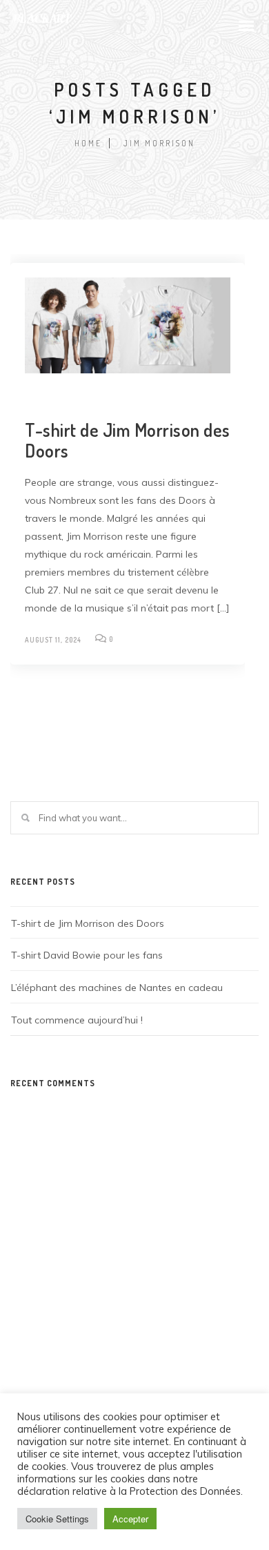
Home (88, 143)
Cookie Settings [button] (57, 1518)
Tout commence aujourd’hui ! (77, 1020)
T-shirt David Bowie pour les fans (87, 955)
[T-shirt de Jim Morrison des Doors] (127, 325)
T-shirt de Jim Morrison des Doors (127, 440)
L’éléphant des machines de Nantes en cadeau (117, 987)
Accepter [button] (130, 1518)
